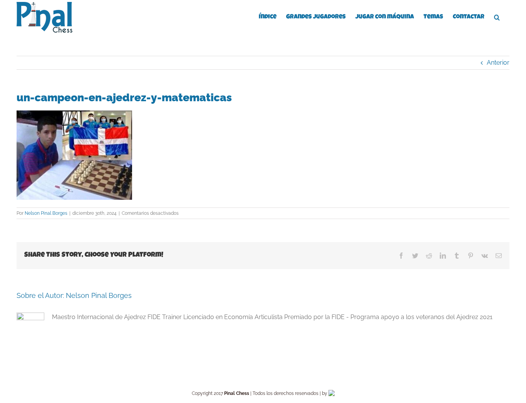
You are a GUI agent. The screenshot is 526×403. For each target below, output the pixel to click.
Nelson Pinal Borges (46, 213)
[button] (497, 16)
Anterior (498, 62)
